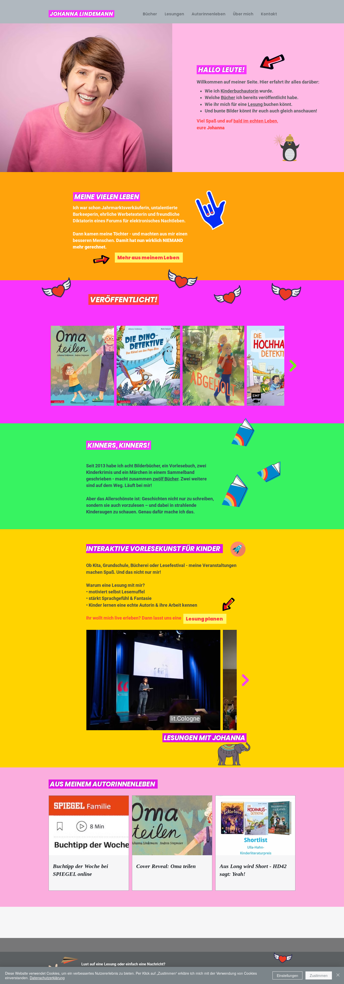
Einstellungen (287, 975)
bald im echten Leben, (255, 121)
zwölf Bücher (165, 478)
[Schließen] (338, 975)
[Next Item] (292, 366)
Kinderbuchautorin (239, 91)
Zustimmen (319, 975)
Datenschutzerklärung (47, 977)
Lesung (256, 104)
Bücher (228, 97)
